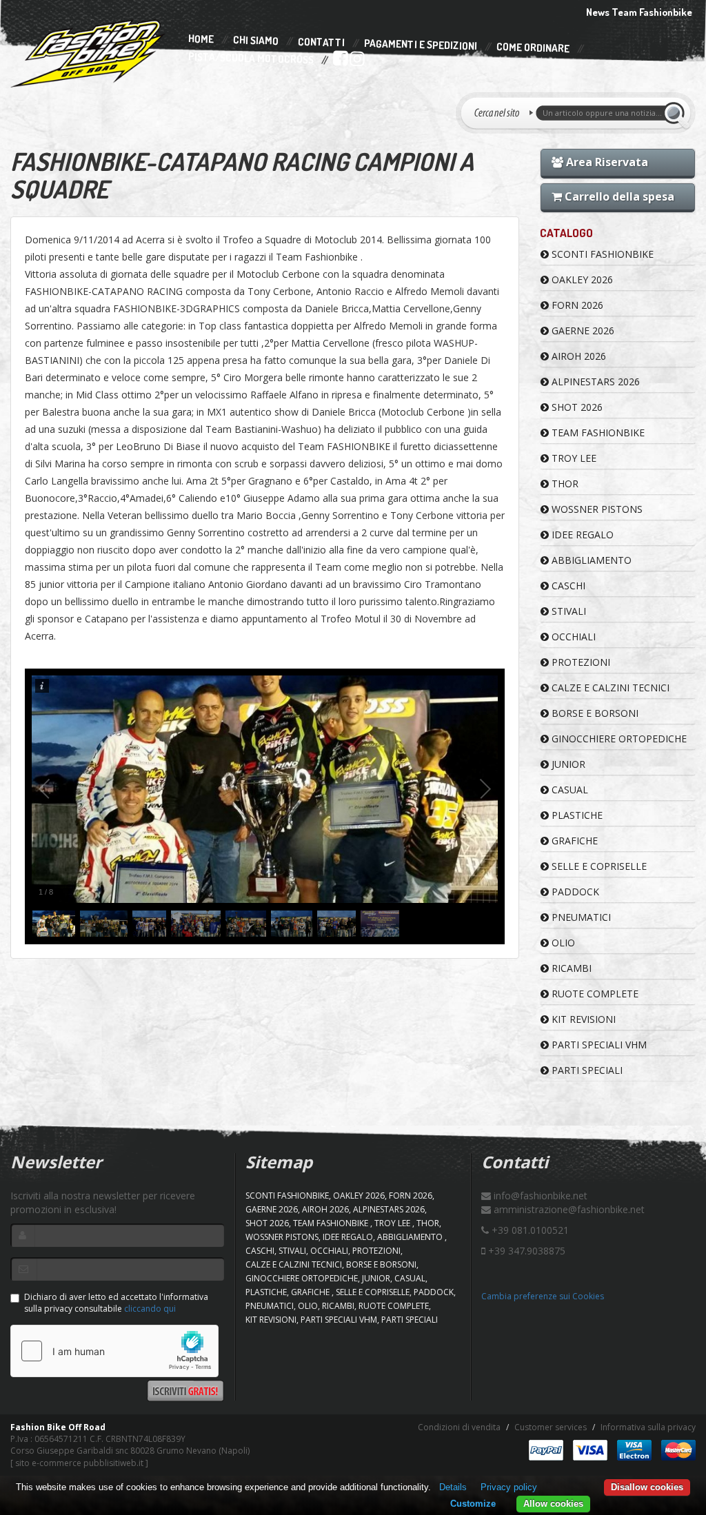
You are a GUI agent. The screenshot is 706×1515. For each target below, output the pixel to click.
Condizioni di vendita (459, 1427)
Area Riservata (605, 162)
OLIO (562, 942)
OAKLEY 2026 (581, 279)
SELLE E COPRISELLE (598, 866)
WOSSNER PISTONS (596, 509)
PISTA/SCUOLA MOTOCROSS (251, 58)
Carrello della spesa (618, 196)
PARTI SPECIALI (586, 1070)
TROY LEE (572, 458)
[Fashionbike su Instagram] (356, 61)
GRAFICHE (573, 840)
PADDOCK (574, 891)
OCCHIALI (572, 636)
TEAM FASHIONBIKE (597, 432)
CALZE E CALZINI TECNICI (609, 687)
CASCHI (567, 585)
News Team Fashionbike (639, 12)
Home (201, 39)
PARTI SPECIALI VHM (598, 1044)
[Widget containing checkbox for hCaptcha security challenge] (114, 1351)
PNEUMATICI (580, 917)
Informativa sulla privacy (648, 1427)
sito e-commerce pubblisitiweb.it (79, 1463)
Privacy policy (509, 1487)
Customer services (550, 1427)
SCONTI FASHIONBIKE (601, 254)
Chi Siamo (256, 41)
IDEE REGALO (581, 534)
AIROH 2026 (577, 356)
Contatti (321, 42)
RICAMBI (570, 968)
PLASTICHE (576, 815)
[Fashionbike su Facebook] (339, 61)
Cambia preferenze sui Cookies (542, 1296)
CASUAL (568, 789)
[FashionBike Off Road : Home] (88, 53)
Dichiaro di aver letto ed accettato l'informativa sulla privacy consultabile (116, 1302)
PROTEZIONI (579, 662)
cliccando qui (150, 1308)
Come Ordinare (532, 48)
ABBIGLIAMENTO (590, 560)
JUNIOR (567, 764)
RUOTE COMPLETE (593, 993)
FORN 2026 (576, 305)
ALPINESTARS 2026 (594, 381)
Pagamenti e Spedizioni (420, 44)
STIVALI (567, 611)
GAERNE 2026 (581, 330)
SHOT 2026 (576, 407)
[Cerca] (676, 113)
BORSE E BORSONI (593, 713)
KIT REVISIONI (582, 1019)
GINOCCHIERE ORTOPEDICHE (618, 738)
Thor (563, 483)
